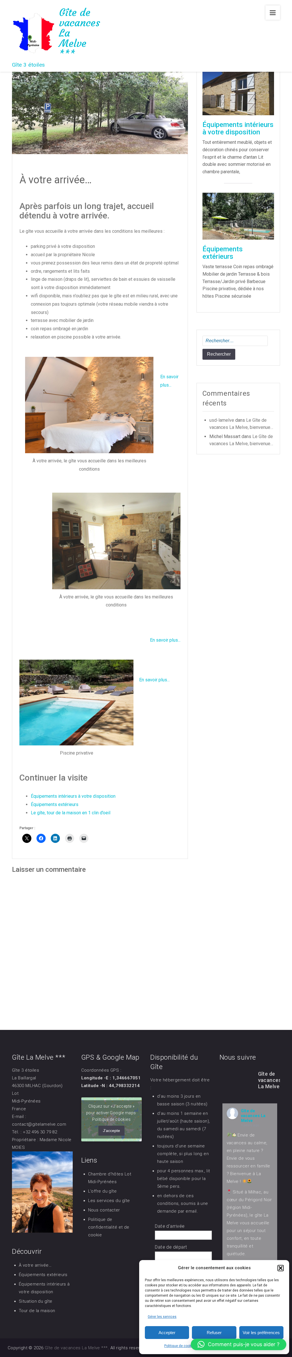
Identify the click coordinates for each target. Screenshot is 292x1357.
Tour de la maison (37, 1310)
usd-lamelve (221, 420)
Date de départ (171, 1247)
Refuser (214, 1332)
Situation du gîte (35, 1301)
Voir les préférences (261, 1332)
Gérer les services (162, 1317)
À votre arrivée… (35, 1265)
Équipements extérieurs (54, 804)
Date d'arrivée (169, 1226)
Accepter (167, 1332)
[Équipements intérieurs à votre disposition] (238, 91)
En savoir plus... (165, 640)
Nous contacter (104, 1210)
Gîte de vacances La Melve (253, 1116)
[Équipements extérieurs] (238, 215)
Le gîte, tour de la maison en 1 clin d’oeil (70, 812)
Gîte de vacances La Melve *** (76, 1347)
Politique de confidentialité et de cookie (108, 1227)
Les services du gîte (109, 1200)
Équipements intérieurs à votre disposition (73, 796)
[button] (280, 1268)
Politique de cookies (180, 1346)
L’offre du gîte (102, 1191)
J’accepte (111, 1130)
